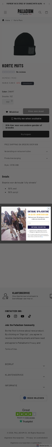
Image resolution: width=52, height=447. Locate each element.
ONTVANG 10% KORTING (38, 227)
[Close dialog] (48, 208)
